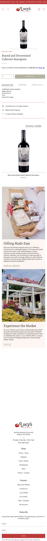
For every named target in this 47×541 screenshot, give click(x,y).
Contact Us (24, 489)
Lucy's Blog (24, 493)
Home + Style (23, 453)
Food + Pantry (24, 461)
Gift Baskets (23, 465)
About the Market (23, 485)
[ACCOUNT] (39, 9)
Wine (23, 469)
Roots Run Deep (7, 51)
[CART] (43, 9)
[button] (8, 9)
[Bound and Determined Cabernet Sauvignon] (23, 151)
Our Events (23, 497)
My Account (23, 505)
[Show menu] (3, 9)
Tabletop (23, 457)
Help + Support (23, 501)
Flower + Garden (24, 473)
